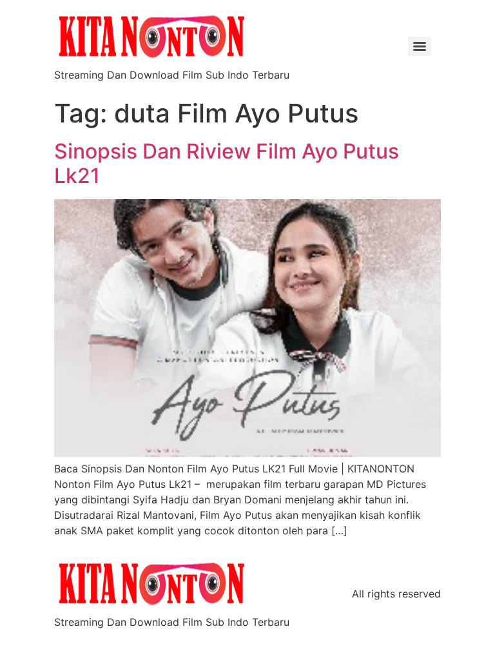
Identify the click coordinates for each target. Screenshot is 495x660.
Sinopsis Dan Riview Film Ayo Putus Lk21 (226, 163)
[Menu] (419, 46)
